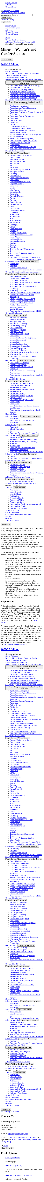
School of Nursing (12, 454)
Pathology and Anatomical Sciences (22, 448)
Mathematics (14, 214)
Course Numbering (12, 512)
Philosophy (14, 225)
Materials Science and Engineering (22, 371)
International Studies (17, 210)
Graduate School (11, 360)
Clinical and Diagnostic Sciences (21, 383)
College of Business (12, 261)
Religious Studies (16, 239)
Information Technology (18, 350)
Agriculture (14, 118)
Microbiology (15, 216)
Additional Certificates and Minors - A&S (20, 42)
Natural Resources (16, 136)
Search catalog (6, 15)
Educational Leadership (18, 280)
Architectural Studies (17, 161)
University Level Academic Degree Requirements (23, 79)
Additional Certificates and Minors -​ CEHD (25, 311)
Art (11, 165)
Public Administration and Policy (21, 235)
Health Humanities (16, 204)
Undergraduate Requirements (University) (25, 85)
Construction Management (19, 334)
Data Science (14, 180)
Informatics (14, 369)
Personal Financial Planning (20, 143)
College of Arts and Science (15, 40)
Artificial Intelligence (17, 319)
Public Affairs (15, 237)
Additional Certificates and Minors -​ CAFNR (26, 149)
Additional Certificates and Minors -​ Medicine (26, 452)
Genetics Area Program (18, 365)
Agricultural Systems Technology (22, 116)
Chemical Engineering (18, 326)
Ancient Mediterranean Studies (21, 155)
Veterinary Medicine (17, 469)
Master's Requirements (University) (22, 92)
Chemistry (13, 174)
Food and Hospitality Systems (20, 128)
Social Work (14, 404)
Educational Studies (17, 284)
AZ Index (8, 5)
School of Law (10, 425)
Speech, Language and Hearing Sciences (24, 406)
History (12, 206)
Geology (13, 198)
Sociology (13, 245)
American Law (15, 427)
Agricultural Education (18, 110)
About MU (9, 488)
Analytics (13, 266)
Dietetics (13, 124)
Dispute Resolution (17, 429)
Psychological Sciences (18, 233)
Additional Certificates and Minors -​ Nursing (26, 458)
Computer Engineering (18, 330)
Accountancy (14, 264)
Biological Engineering (18, 321)
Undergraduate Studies (18, 506)
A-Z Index (9, 30)
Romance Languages (17, 241)
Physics (12, 227)
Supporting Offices (16, 502)
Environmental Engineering (20, 346)
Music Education (16, 220)
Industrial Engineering (18, 348)
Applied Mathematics (17, 159)
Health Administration (18, 387)
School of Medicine (12, 435)
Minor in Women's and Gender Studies (28, 259)
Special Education (16, 309)
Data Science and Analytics (19, 363)
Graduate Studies (16, 492)
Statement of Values (17, 500)
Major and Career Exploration (16, 77)
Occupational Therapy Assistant (21, 396)
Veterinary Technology (18, 471)
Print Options (6, 524)
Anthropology (15, 157)
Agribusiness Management (19, 106)
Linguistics (14, 212)
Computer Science (16, 332)
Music (12, 218)
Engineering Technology (19, 344)
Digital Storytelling (16, 184)
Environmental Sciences (18, 126)
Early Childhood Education (19, 278)
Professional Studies (17, 498)
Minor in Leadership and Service (21, 481)
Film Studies (14, 190)
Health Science (15, 392)
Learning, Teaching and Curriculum (22, 301)
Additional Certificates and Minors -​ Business (26, 270)
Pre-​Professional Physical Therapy (22, 400)
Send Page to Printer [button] (12, 1158)
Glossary (8, 518)
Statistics (13, 247)
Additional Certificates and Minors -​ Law (24, 433)
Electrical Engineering (18, 340)
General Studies (15, 192)
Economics (14, 186)
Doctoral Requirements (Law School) (23, 98)
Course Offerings (11, 34)
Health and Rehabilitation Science (22, 389)
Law (11, 431)
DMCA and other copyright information (26, 1140)
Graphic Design (15, 202)
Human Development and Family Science (25, 293)
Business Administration (18, 268)
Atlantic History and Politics (20, 169)
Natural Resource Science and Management (25, 134)
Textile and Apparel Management (22, 249)
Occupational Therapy (18, 394)
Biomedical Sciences (17, 465)
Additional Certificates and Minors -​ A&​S (25, 257)
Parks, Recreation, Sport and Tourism (23, 141)
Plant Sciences (15, 145)
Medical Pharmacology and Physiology (24, 442)
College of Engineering (13, 313)
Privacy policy (6, 1142)
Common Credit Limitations (20, 88)
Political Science (16, 229)
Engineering (14, 342)
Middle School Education (19, 305)
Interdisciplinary (15, 208)
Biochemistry (14, 122)
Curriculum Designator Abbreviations (18, 514)
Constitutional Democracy (19, 178)
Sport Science (15, 408)
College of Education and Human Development (22, 272)
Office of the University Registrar (13, 13)
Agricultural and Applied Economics (23, 108)
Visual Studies (15, 255)
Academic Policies (12, 510)
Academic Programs (12, 28)
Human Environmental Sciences (21, 367)
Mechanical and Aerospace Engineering (24, 352)
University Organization (18, 508)
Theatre (12, 251)
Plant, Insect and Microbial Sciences (23, 147)
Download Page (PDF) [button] (13, 1165)
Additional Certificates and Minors (17, 477)
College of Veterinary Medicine (16, 460)
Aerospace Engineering (18, 317)
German (13, 200)
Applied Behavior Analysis (19, 276)
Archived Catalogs (12, 520)
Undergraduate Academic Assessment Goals (25, 504)
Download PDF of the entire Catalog (18, 1175)
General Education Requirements (22, 90)
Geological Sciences (17, 196)
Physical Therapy (16, 398)
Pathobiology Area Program (20, 467)
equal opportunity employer (18, 1134)
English (12, 188)
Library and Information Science (21, 303)
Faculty (8, 516)
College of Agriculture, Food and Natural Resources (24, 100)
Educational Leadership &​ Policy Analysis (25, 282)
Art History (14, 167)
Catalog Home (10, 7)
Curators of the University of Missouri (22, 1137)
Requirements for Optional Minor (15, 644)
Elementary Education (18, 291)
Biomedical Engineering (18, 324)
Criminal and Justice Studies (20, 385)
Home (7, 38)
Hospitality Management (18, 132)
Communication (15, 176)
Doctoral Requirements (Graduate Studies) (25, 96)
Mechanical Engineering (18, 354)
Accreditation (15, 490)
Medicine (13, 444)
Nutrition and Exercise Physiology (22, 139)
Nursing (13, 456)
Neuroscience (15, 223)
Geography (14, 194)
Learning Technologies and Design (22, 299)
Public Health (15, 402)
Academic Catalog (7, 20)
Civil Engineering (16, 328)
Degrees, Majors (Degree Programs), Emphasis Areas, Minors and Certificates (22, 74)
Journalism (14, 418)
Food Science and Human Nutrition (22, 130)
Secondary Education (17, 307)
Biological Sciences (17, 172)
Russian (13, 243)
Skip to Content (11, 3)
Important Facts (15, 494)
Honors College (11, 414)
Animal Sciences (16, 120)
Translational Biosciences (19, 450)
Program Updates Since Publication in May (20, 483)
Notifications (14, 496)
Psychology (14, 231)
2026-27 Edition (10, 64)
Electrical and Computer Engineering (23, 338)
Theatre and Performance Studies (22, 253)
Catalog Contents (11, 32)
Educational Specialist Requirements (23, 94)
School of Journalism (12, 416)
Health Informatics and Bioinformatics (23, 439)
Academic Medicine (17, 437)
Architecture (14, 163)
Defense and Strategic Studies (20, 182)
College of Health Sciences (15, 379)
